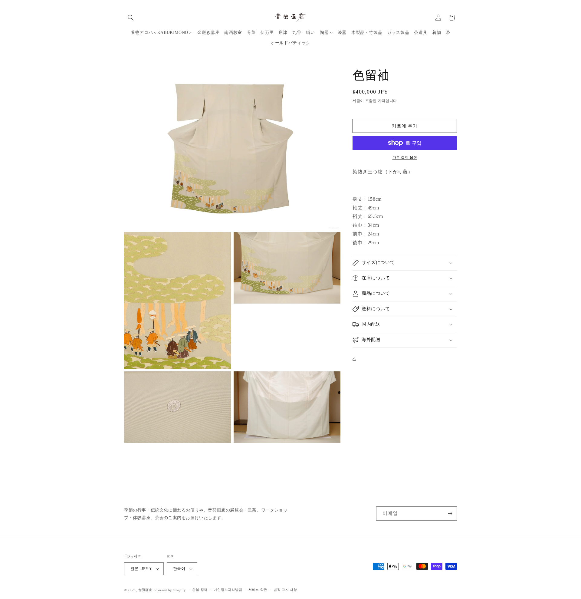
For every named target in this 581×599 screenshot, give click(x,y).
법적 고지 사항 (285, 589)
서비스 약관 (257, 589)
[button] (130, 17)
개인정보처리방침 (228, 589)
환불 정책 (200, 589)
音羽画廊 (145, 590)
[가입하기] (450, 513)
